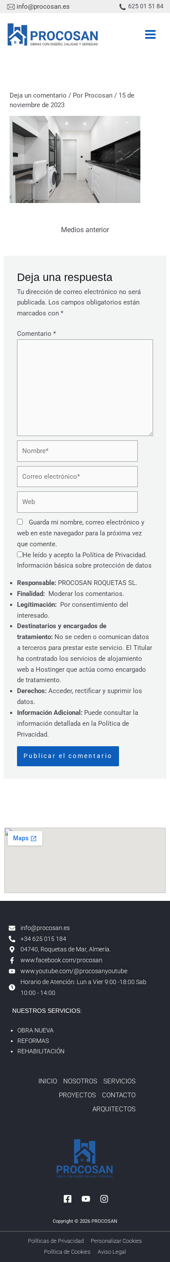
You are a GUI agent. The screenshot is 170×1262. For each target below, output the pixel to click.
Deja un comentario (38, 95)
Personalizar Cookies (116, 1241)
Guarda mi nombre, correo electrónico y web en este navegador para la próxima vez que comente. (80, 533)
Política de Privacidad (113, 555)
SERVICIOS (119, 1081)
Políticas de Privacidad (56, 1241)
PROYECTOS (77, 1095)
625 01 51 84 (145, 6)
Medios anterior (85, 230)
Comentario (36, 334)
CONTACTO (119, 1095)
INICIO (47, 1081)
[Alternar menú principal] (150, 34)
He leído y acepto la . (85, 555)
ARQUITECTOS (114, 1109)
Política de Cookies (67, 1251)
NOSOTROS (80, 1081)
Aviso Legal (112, 1251)
